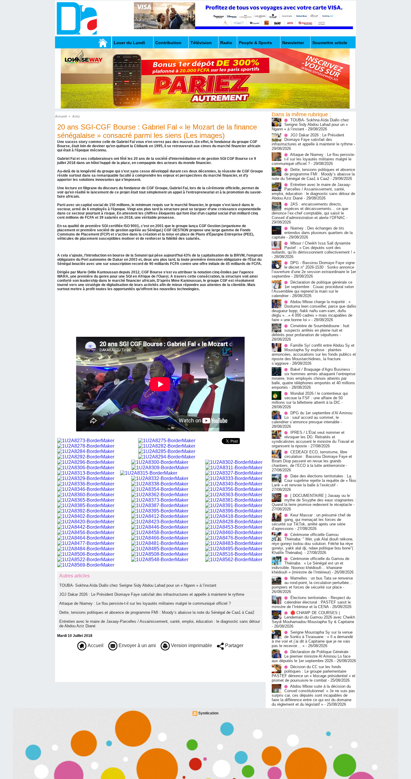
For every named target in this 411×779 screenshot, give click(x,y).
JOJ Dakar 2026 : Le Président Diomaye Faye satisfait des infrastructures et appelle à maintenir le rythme (151, 594)
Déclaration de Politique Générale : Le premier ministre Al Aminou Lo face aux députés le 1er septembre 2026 (311, 656)
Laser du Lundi (129, 42)
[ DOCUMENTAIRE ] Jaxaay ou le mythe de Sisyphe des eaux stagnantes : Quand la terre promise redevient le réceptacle (314, 500)
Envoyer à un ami (136, 645)
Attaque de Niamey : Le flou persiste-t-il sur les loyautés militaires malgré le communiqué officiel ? (145, 603)
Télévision (201, 42)
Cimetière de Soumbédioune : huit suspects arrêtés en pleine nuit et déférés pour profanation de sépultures (310, 330)
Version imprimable (191, 645)
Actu (76, 116)
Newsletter (293, 42)
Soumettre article (329, 42)
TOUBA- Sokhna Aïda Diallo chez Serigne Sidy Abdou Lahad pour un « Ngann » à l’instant (137, 585)
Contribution (168, 42)
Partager (233, 645)
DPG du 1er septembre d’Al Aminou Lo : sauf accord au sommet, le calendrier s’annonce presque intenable (312, 417)
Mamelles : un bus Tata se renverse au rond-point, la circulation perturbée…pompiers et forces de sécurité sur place (312, 582)
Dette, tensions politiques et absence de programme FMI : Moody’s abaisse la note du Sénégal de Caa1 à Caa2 (156, 612)
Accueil (61, 116)
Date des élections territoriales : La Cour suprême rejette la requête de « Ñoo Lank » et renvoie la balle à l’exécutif (314, 480)
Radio (226, 42)
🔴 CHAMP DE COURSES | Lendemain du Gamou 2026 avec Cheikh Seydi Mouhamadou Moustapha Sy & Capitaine (313, 617)
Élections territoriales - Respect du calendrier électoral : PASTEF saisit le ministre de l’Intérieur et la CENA (311, 602)
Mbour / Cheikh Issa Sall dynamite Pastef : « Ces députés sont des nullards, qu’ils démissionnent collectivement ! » (313, 247)
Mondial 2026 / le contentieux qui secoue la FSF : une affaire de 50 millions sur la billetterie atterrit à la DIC (310, 398)
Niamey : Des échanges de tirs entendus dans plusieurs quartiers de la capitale (312, 232)
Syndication (208, 713)
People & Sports (255, 42)
